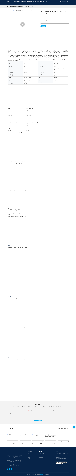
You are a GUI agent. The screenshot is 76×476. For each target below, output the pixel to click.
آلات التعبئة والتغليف (60, 428)
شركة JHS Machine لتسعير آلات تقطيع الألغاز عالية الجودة (24, 6)
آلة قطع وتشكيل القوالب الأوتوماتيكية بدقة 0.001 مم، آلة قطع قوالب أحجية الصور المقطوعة (50, 442)
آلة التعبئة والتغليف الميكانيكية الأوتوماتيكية (24, 442)
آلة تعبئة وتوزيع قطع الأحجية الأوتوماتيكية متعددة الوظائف (11, 442)
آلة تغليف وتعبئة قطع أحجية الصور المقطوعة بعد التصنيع (63, 442)
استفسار (43, 26)
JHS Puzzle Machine (10, 6)
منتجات (65, 428)
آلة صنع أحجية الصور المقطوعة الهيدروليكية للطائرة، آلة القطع (37, 442)
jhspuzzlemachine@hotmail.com (61, 459)
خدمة (68, 428)
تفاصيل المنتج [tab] (38, 47)
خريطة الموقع (42, 474)
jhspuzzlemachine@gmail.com (61, 458)
